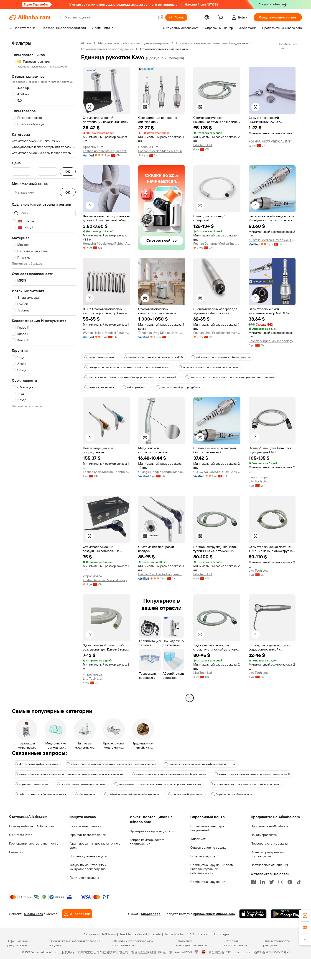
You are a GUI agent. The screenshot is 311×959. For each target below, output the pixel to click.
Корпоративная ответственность (33, 843)
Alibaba (86, 43)
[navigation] (44, 371)
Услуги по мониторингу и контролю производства (88, 867)
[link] (305, 916)
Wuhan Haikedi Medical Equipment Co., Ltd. (106, 332)
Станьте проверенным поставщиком (267, 854)
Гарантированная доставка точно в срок (94, 845)
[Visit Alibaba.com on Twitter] (271, 882)
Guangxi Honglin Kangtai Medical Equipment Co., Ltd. (161, 472)
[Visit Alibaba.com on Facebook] (253, 882)
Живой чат (198, 839)
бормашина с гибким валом (234, 794)
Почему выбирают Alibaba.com (31, 826)
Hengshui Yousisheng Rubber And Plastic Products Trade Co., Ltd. (106, 243)
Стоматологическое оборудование (107, 49)
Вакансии (16, 852)
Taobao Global (174, 934)
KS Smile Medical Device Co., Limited (272, 240)
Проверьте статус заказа (269, 843)
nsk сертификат (137, 387)
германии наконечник (33, 784)
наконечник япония (101, 387)
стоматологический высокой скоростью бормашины (171, 774)
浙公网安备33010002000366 (230, 952)
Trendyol (204, 934)
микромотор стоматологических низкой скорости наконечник (160, 784)
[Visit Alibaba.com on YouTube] (290, 882)
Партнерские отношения (269, 865)
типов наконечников (102, 357)
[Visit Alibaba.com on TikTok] (299, 882)
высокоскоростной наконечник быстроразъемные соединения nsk (133, 377)
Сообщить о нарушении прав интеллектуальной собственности (211, 869)
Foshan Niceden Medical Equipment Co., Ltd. (161, 151)
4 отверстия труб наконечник (38, 764)
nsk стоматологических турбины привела (223, 357)
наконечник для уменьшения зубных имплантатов (202, 764)
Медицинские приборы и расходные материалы (133, 43)
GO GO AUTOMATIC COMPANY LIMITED (216, 472)
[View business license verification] (196, 952)
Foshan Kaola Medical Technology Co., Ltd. (106, 472)
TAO (191, 934)
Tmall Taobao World (133, 934)
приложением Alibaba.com (214, 914)
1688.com (109, 934)
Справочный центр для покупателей (207, 828)
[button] (160, 17)
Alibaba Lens (33, 914)
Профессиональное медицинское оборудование (212, 43)
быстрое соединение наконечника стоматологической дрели (129, 367)
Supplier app (151, 914)
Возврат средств (202, 856)
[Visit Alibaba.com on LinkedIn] (262, 882)
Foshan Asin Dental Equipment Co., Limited (106, 151)
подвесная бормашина (188, 794)
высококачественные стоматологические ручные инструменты (232, 377)
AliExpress (90, 934)
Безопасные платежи (85, 826)
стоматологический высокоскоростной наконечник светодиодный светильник (71, 774)
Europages (221, 934)
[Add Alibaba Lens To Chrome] (77, 913)
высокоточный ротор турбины (181, 387)
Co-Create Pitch (20, 835)
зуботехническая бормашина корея (42, 794)
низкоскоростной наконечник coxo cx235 (155, 357)
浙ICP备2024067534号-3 (272, 952)
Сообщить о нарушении (207, 882)
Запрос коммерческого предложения (147, 842)
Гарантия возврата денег (87, 835)
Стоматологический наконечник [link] (164, 49)
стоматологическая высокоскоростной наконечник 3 (254, 774)
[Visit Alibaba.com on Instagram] (280, 882)
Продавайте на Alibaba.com (271, 826)
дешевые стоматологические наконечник (211, 367)
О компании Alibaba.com (28, 816)
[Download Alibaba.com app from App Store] (253, 913)
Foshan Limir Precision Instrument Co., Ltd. (216, 332)
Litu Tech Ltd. (202, 145)
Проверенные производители (152, 831)
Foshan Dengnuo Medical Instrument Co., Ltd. (216, 243)
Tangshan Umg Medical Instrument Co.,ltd (161, 332)
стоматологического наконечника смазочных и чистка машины (113, 764)
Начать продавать (264, 835)
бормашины (87, 794)
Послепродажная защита (88, 856)
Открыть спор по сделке (208, 847)
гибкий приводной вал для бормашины (134, 794)
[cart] (221, 18)
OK (67, 172)
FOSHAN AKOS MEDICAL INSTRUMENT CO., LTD (272, 141)
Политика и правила (84, 877)
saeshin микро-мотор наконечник (83, 784)
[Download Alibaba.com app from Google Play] (286, 913)
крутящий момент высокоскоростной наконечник (247, 784)
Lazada (156, 934)
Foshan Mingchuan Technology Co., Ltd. (272, 341)
